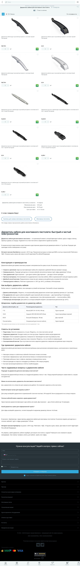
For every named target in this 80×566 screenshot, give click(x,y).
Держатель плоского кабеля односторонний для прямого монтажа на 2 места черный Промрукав (59, 146)
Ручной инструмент (7, 497)
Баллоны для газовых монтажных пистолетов (16, 219)
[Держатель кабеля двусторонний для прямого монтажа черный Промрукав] (20, 26)
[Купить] (37, 49)
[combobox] (4, 455)
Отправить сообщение (40, 471)
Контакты (4, 522)
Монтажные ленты (6, 502)
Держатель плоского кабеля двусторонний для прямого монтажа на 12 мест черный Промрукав (60, 110)
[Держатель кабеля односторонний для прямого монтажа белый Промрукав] (60, 62)
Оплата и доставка (6, 517)
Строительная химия (7, 507)
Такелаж (3, 487)
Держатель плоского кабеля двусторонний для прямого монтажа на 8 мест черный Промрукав (19, 146)
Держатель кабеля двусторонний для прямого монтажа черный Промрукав (17, 37)
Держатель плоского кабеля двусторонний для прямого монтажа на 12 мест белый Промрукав (20, 110)
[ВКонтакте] (38, 545)
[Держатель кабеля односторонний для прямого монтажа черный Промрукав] (60, 26)
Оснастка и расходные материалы (11, 492)
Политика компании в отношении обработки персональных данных (40, 541)
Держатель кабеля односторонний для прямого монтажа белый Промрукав (58, 73)
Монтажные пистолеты (43, 219)
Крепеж (3, 482)
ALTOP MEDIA (37, 558)
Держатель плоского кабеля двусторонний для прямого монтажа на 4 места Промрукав (19, 183)
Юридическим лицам (7, 528)
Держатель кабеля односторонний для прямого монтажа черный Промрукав (58, 37)
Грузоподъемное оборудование (10, 512)
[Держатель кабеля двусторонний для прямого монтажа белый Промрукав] (20, 62)
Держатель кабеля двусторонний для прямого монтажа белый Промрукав (17, 73)
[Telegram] (42, 545)
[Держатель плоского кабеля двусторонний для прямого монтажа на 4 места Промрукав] (20, 172)
